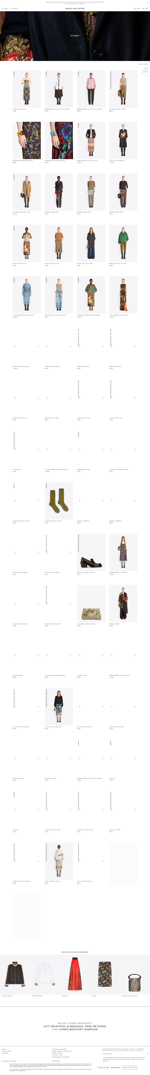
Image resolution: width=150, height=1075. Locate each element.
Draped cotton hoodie (117, 263)
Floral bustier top (20, 109)
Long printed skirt (20, 263)
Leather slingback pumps (118, 469)
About (4, 1049)
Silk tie (112, 778)
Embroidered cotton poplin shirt (57, 109)
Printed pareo (114, 624)
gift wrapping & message (63, 1026)
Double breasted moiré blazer (56, 469)
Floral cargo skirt (52, 263)
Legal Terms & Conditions (62, 1051)
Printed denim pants (20, 572)
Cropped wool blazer (21, 366)
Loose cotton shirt (20, 624)
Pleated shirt (82, 675)
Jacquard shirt (18, 778)
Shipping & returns (59, 1049)
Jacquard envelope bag (86, 624)
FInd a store (6, 1051)
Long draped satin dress (118, 315)
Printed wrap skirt (52, 212)
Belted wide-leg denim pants (55, 315)
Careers (5, 1053)
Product (145, 72)
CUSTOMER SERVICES (9, 1061)
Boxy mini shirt (115, 829)
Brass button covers (53, 624)
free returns (95, 1026)
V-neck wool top (83, 418)
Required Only (116, 1067)
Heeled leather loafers (86, 572)
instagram (56, 1061)
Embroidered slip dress (118, 572)
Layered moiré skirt (52, 366)
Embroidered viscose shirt (119, 675)
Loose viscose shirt (53, 829)
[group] (15, 976)
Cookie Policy (57, 1055)
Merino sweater (83, 366)
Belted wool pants (52, 418)
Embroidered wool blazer (87, 160)
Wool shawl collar (52, 881)
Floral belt (17, 469)
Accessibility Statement (61, 1057)
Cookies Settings (103, 1067)
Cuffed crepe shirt (52, 572)
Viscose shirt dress (117, 160)
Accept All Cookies (129, 1067)
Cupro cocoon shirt (85, 263)
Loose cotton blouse (21, 726)
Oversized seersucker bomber (88, 315)
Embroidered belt (83, 469)
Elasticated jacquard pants (55, 675)
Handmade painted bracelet (23, 160)
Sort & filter (143, 64)
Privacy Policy (57, 1053)
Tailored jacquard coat (21, 212)
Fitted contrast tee (20, 418)
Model (145, 71)
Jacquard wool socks (21, 521)
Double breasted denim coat (23, 315)
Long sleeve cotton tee (22, 881)
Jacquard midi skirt (84, 726)
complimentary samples (78, 1029)
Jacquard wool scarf (117, 109)
